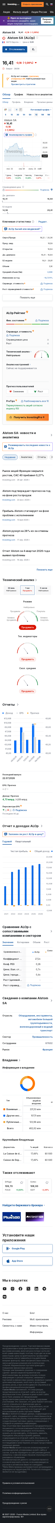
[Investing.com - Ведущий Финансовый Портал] (13, 4)
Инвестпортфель (39, 1325)
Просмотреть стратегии (23, 84)
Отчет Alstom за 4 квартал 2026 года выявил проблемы (26, 553)
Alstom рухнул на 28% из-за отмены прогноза (25, 533)
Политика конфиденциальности (16, 1493)
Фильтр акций (20, 12)
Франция (47, 1049)
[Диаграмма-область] (9, 109)
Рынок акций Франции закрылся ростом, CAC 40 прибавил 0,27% (23, 473)
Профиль (16, 102)
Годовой (7, 841)
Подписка (44, 190)
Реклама (6, 1319)
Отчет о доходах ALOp (20, 826)
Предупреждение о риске (14, 1503)
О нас (5, 1313)
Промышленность (42, 1036)
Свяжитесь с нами (12, 1325)
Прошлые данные (45, 102)
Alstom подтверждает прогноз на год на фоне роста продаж (26, 493)
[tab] (11, 590)
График (18, 94)
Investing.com (8, 500)
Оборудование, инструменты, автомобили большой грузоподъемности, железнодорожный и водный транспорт (36, 1023)
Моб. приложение (39, 1319)
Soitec (33, 1182)
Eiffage (8, 1182)
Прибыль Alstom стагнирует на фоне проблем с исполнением (25, 513)
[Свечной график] (5, 109)
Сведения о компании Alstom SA (25, 1000)
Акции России (39, 12)
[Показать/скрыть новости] (20, 109)
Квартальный (23, 841)
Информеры (36, 1332)
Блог (32, 1313)
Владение (28, 102)
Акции (6, 12)
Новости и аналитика (40, 94)
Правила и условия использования (18, 1483)
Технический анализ (18, 580)
